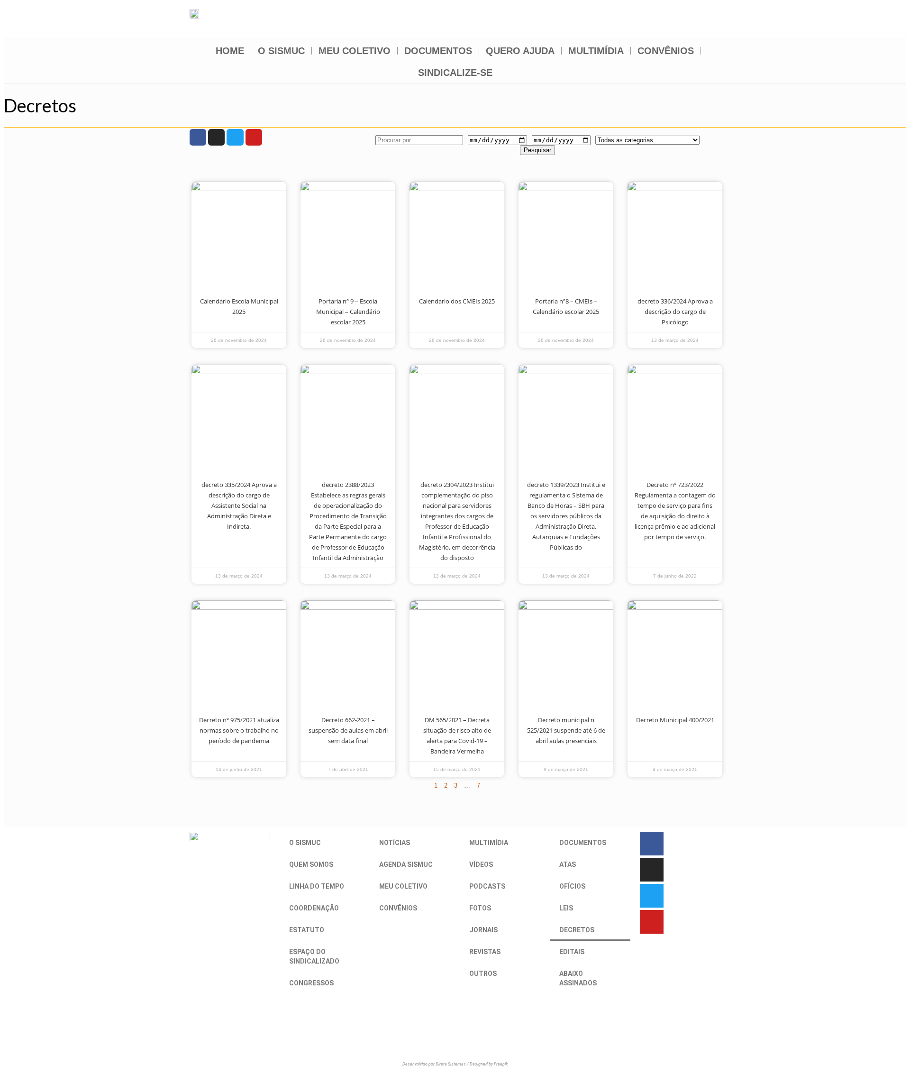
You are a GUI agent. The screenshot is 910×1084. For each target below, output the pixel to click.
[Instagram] (216, 137)
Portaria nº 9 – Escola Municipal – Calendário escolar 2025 (348, 311)
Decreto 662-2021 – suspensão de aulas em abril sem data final (348, 730)
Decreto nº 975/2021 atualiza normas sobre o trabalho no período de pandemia (239, 730)
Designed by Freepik (489, 1064)
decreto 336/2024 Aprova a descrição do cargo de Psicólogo (675, 311)
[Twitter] (235, 137)
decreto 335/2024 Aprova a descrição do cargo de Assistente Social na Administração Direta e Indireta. (239, 505)
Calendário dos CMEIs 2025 (457, 301)
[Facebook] (198, 137)
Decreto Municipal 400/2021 (675, 720)
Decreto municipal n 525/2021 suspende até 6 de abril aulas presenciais (566, 730)
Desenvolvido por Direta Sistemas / (436, 1064)
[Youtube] (254, 137)
